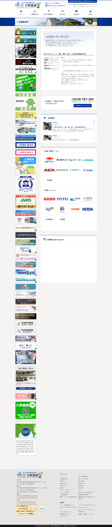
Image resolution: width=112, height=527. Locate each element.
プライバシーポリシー (91, 6)
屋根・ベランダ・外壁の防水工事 (68, 497)
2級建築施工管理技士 (83, 494)
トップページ (21, 14)
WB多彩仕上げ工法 (64, 514)
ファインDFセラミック (65, 511)
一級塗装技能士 (64, 494)
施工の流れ (62, 14)
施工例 (90, 14)
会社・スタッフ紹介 (79, 6)
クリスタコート (64, 516)
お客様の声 (76, 14)
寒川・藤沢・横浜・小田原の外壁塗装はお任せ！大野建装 (54, 525)
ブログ (80, 490)
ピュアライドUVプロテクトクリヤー (87, 505)
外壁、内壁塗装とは (48, 14)
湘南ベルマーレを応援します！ (86, 492)
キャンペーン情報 (64, 492)
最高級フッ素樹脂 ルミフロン (86, 514)
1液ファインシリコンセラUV (85, 509)
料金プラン (62, 481)
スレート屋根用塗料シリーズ (67, 505)
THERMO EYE (82, 511)
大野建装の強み (35, 14)
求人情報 (80, 487)
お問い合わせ (63, 485)
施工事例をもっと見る (26, 388)
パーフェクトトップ (83, 507)
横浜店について (82, 483)
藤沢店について (64, 483)
